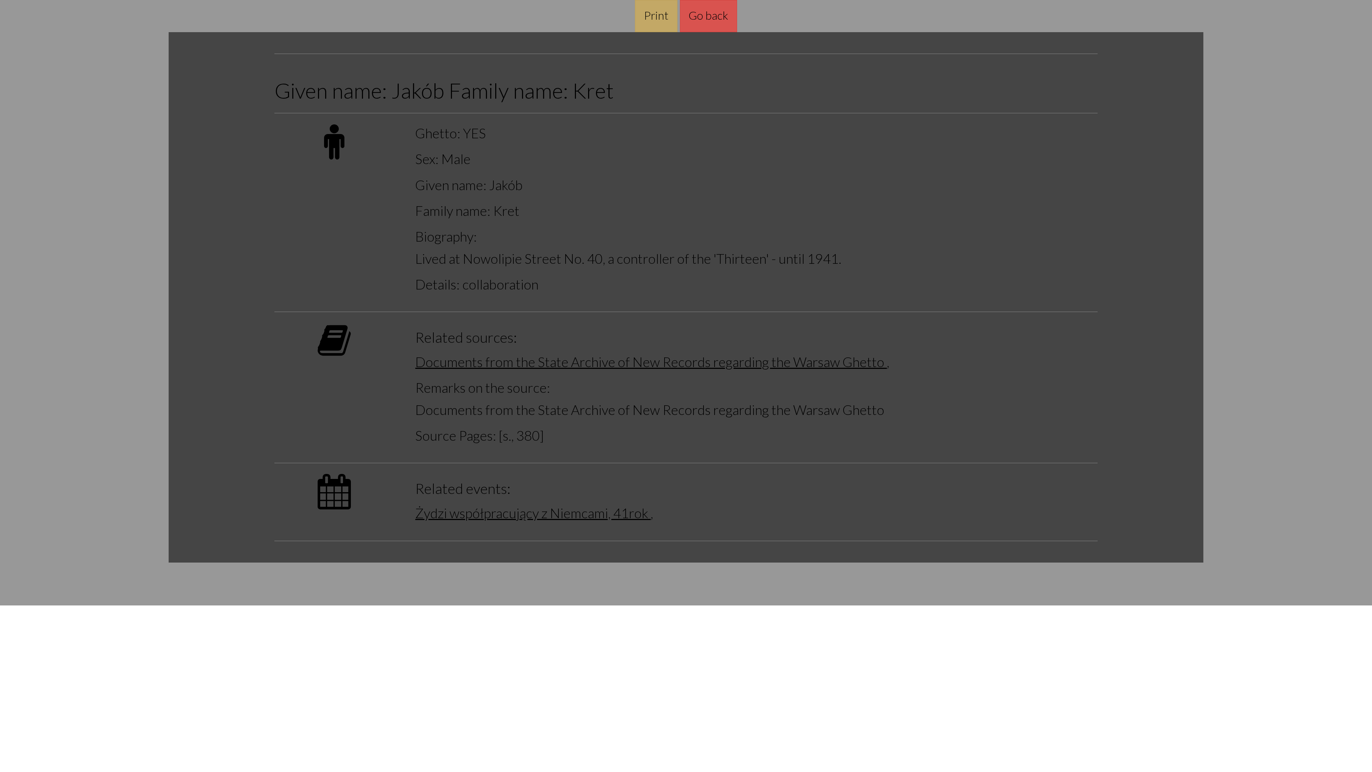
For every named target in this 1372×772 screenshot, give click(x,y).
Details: (437, 284)
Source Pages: (455, 435)
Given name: (451, 185)
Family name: (453, 211)
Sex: (427, 159)
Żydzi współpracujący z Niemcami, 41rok (533, 513)
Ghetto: (438, 133)
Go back (708, 15)
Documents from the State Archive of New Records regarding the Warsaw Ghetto (651, 362)
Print (656, 15)
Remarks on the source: (482, 388)
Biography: (446, 236)
